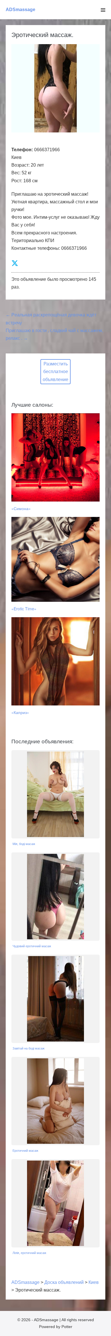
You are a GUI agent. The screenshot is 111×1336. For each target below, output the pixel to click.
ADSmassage (20, 9)
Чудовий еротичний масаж (32, 946)
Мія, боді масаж (24, 844)
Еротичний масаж (25, 1150)
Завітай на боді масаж (28, 1048)
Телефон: (22, 149)
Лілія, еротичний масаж (29, 1253)
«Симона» (21, 508)
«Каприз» (20, 712)
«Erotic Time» (23, 608)
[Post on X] (14, 263)
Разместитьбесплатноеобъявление (55, 371)
